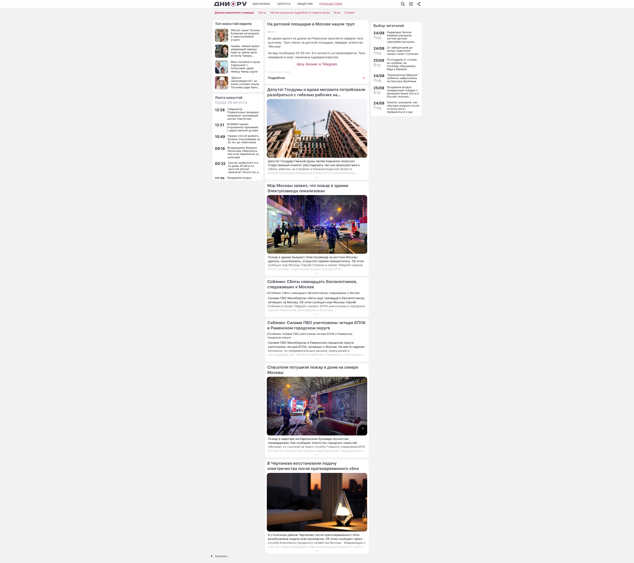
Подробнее (276, 78)
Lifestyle (284, 3)
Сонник (349, 12)
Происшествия (330, 3)
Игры (337, 12)
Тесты (262, 12)
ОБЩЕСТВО (305, 3)
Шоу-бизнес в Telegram (317, 64)
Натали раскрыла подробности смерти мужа (300, 12)
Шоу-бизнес (262, 3)
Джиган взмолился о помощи (234, 12)
